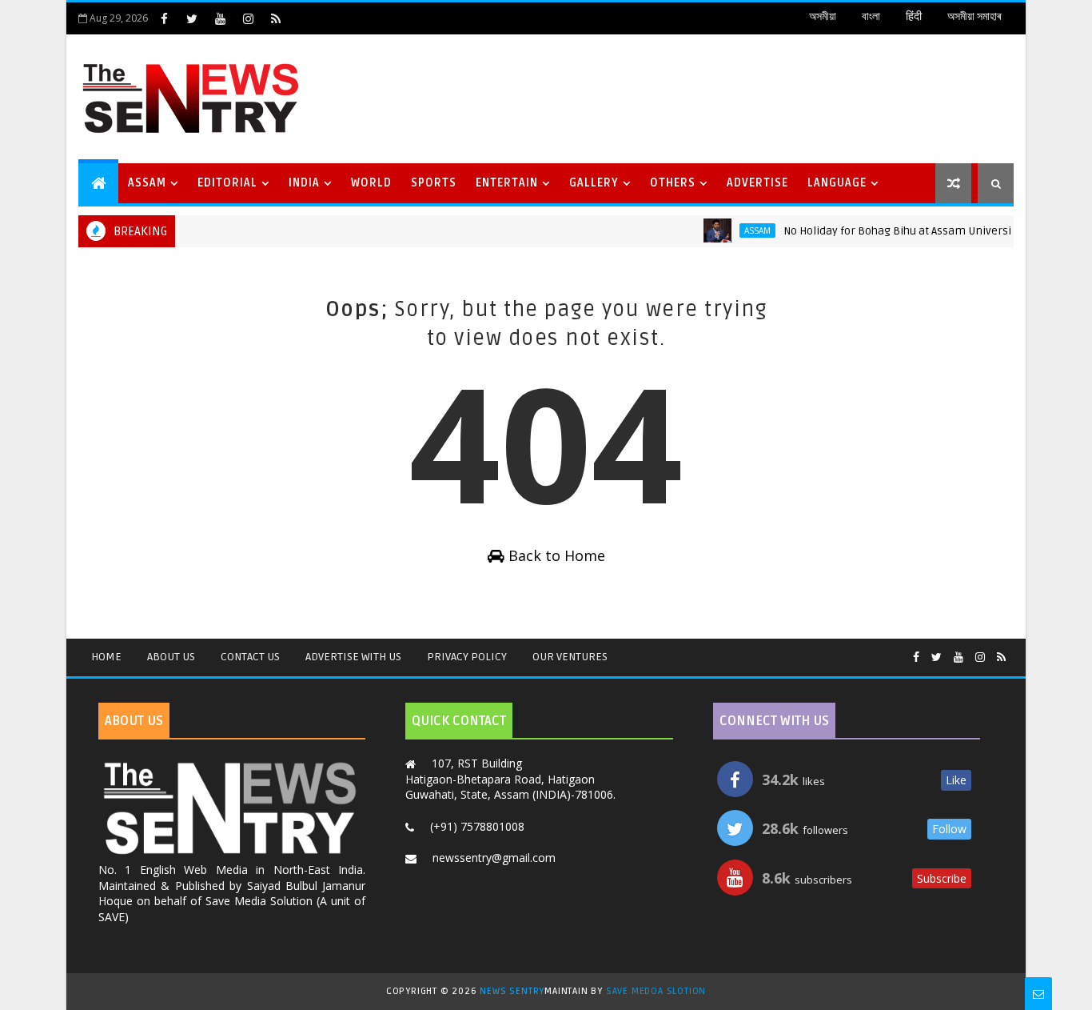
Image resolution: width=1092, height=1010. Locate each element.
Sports (433, 183)
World (371, 183)
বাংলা (871, 16)
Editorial (227, 183)
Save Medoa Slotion (656, 991)
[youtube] (220, 18)
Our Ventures (570, 656)
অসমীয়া (822, 16)
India (304, 183)
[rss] (276, 18)
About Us (171, 656)
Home (106, 656)
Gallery (594, 183)
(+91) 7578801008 (477, 826)
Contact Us (250, 656)
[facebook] (164, 18)
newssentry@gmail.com (494, 857)
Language (837, 183)
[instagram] (248, 18)
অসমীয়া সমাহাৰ (974, 16)
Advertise (757, 183)
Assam (147, 183)
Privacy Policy (467, 656)
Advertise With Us (353, 656)
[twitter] (192, 18)
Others (672, 183)
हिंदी (914, 16)
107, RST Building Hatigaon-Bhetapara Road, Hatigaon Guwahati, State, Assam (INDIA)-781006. (510, 778)
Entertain (507, 183)
